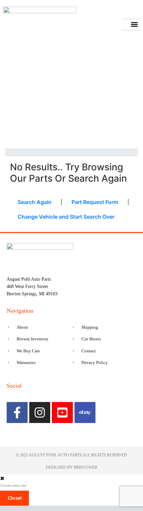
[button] (134, 24)
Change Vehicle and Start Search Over (66, 216)
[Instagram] (39, 412)
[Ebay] (84, 412)
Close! (15, 497)
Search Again (35, 202)
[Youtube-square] (62, 412)
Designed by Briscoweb (71, 467)
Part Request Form (95, 202)
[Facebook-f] (17, 412)
